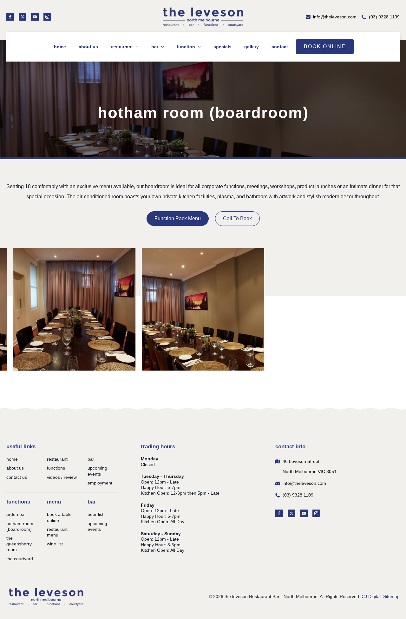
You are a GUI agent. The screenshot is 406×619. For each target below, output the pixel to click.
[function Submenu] (198, 46)
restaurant (122, 46)
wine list (55, 543)
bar (154, 46)
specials (222, 46)
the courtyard (19, 558)
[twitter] (22, 17)
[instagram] (47, 17)
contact (280, 46)
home (60, 46)
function (186, 46)
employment (100, 482)
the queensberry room (19, 544)
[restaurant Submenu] (136, 46)
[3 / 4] (74, 309)
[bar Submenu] (162, 46)
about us (88, 46)
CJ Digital (371, 596)
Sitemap (391, 596)
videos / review (62, 477)
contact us (16, 477)
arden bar (16, 514)
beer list (95, 514)
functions (56, 468)
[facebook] (10, 17)
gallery (251, 46)
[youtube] (35, 17)
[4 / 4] (203, 309)
